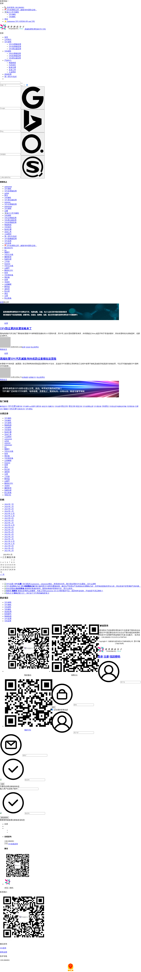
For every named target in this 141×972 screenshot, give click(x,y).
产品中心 (7, 60)
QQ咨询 (3, 948)
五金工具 (12, 70)
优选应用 (7, 74)
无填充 (7, 282)
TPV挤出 (29, 409)
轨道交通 (12, 67)
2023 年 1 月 (9, 523)
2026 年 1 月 (9, 506)
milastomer (8, 206)
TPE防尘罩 (113, 406)
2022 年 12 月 (9, 525)
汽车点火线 (8, 254)
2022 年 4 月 (9, 532)
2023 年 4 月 (9, 520)
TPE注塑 (13, 409)
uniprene (7, 202)
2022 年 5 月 (9, 530)
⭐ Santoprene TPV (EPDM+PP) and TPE (19, 21)
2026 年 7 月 (9, 504)
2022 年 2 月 (9, 537)
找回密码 (115, 656)
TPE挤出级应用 (15, 58)
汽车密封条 (8, 275)
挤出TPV (64, 406)
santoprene (8, 186)
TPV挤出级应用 (15, 49)
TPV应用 (7, 241)
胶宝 (6, 195)
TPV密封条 (97, 406)
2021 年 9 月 (9, 546)
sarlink (6, 193)
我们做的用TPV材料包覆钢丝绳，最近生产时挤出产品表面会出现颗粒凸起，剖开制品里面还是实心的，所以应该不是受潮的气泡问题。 (81, 586)
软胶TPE (19, 406)
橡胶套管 (7, 257)
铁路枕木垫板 (121, 406)
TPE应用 (7, 243)
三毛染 (7, 261)
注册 (106, 656)
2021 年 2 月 (9, 550)
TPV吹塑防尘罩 (88, 406)
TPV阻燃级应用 (10, 239)
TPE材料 (7, 51)
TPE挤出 (105, 406)
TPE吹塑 (58, 406)
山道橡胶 (7, 284)
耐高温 (7, 287)
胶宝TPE (79, 406)
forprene (7, 264)
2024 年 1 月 (9, 511)
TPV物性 (12, 14)
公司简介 (7, 39)
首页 (6, 37)
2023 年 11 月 (9, 516)
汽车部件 (12, 65)
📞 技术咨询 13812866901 (14, 7)
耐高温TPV (4, 406)
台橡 (6, 211)
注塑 (6, 296)
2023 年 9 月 (9, 518)
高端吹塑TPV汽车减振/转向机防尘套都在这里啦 (28, 358)
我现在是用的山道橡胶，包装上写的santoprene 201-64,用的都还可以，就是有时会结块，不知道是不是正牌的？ (57, 591)
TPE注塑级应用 (15, 53)
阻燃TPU (51, 406)
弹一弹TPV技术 (10, 77)
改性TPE (45, 406)
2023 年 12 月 (9, 513)
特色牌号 (7, 614)
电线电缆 (12, 63)
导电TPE (7, 495)
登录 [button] (2, 3)
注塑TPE (38, 406)
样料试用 (3, 952)
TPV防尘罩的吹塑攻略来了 (16, 328)
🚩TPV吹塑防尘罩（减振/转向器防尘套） (20, 10)
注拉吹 (28, 347)
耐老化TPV (8, 270)
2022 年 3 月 (9, 534)
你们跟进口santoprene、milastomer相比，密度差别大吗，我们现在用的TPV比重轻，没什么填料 (55, 584)
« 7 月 (2, 574)
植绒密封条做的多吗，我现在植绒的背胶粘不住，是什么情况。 (44, 588)
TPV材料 (7, 42)
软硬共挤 (7, 259)
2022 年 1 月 (9, 539)
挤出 (6, 293)
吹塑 (6, 280)
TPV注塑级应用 (15, 44)
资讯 (6, 19)
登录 (100, 656)
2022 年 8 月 (9, 527)
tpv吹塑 (32, 406)
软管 (6, 273)
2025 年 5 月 (9, 509)
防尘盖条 (7, 298)
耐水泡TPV (8, 248)
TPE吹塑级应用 (15, 56)
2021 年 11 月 (9, 544)
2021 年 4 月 (9, 548)
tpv (5, 250)
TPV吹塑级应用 (15, 46)
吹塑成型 (25, 377)
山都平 (7, 268)
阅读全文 (3, 349)
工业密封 (12, 72)
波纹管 (7, 289)
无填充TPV (21, 409)
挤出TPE (72, 406)
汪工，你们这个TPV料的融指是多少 (31, 593)
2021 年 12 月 (9, 541)
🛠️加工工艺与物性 (11, 12)
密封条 (7, 277)
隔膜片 (7, 252)
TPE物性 (12, 17)
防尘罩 (7, 291)
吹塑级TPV (32, 377)
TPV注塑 (12, 406)
